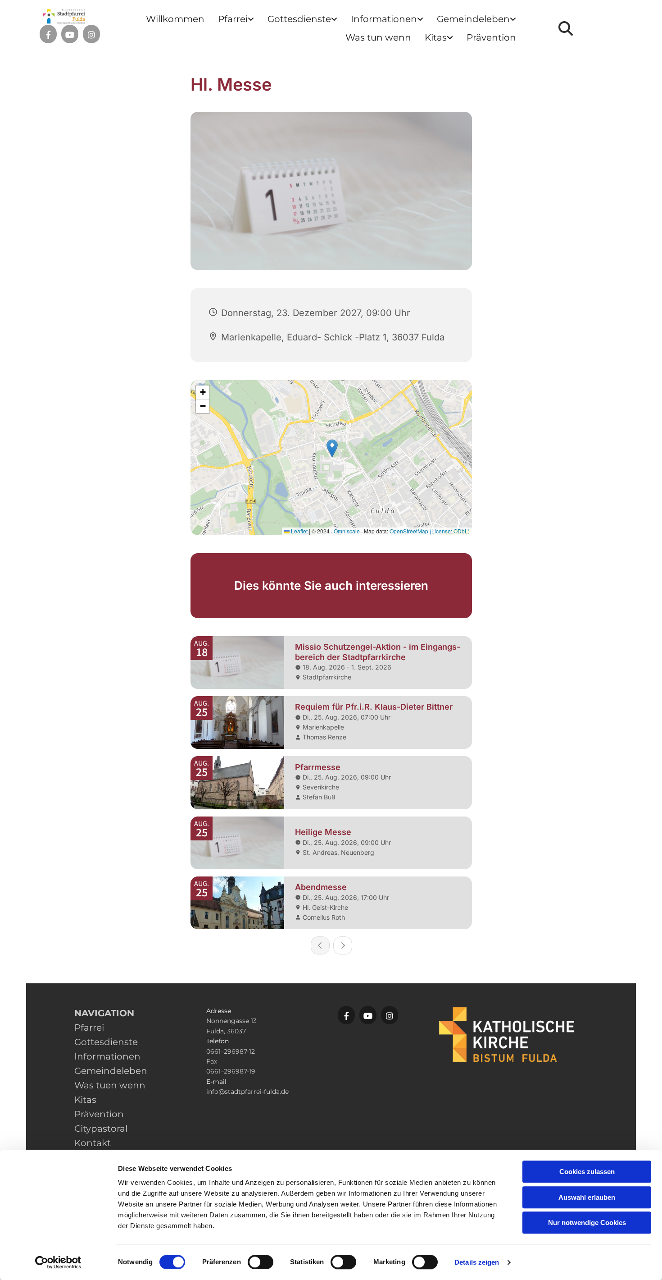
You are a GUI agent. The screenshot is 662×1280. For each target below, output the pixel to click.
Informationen (384, 19)
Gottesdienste (299, 19)
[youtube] (70, 34)
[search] (565, 28)
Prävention (491, 37)
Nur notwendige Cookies (587, 1222)
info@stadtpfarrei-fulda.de (247, 1091)
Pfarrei (233, 19)
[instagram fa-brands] (91, 34)
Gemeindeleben (473, 19)
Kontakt (92, 1143)
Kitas (436, 37)
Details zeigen (476, 1262)
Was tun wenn (378, 37)
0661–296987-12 (230, 1051)
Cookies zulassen (587, 1171)
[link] (236, 19)
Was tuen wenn (109, 1085)
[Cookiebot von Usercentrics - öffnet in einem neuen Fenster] (58, 1262)
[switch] (260, 1262)
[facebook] (48, 34)
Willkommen (175, 19)
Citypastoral (100, 1128)
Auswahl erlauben (586, 1197)
